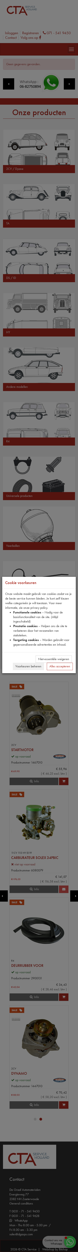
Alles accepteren (59, 666)
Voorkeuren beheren (28, 666)
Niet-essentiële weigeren (53, 659)
